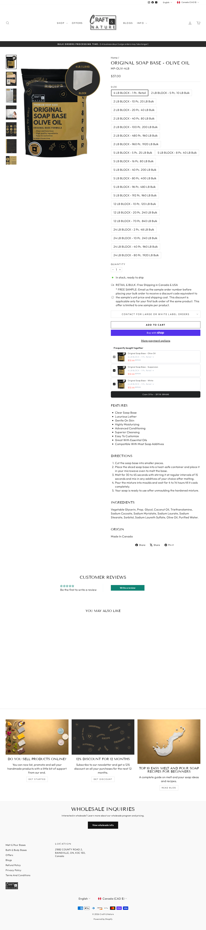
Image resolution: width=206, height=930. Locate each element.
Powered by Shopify (103, 919)
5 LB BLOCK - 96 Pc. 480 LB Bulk (135, 187)
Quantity (118, 264)
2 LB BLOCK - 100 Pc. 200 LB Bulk (136, 127)
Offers (77, 23)
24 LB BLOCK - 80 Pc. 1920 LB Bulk (136, 255)
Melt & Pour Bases (16, 844)
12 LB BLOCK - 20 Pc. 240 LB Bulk (135, 212)
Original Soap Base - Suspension (143, 367)
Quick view (29, 678)
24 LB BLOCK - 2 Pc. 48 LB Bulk (134, 229)
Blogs (128, 23)
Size (114, 86)
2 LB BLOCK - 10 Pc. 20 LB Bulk (134, 101)
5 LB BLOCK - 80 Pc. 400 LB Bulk (135, 178)
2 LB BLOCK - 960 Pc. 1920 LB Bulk (136, 144)
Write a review (128, 587)
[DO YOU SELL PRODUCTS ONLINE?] (37, 737)
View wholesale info (103, 825)
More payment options (155, 340)
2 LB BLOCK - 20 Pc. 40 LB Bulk (134, 110)
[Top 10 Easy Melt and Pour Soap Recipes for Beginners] (168, 741)
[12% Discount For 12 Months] (103, 737)
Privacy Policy (13, 870)
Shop (61, 23)
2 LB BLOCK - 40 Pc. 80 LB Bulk (134, 118)
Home (114, 57)
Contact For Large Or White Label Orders (155, 314)
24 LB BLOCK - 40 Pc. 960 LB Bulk (136, 246)
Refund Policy (13, 865)
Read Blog (169, 787)
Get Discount (103, 779)
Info (141, 23)
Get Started (37, 779)
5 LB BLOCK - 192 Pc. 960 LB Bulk (135, 195)
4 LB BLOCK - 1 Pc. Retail (130, 93)
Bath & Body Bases (16, 849)
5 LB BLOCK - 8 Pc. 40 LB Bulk (177, 152)
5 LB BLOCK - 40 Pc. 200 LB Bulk (135, 169)
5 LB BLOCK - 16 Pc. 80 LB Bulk (134, 161)
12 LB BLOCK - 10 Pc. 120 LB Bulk (135, 204)
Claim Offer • (155, 394)
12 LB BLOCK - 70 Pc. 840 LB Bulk (135, 221)
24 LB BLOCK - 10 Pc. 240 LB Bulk (135, 238)
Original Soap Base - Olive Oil (142, 353)
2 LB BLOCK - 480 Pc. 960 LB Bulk (136, 135)
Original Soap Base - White (140, 380)
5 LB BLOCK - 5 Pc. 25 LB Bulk (133, 152)
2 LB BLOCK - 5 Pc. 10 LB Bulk (170, 93)
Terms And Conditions (18, 875)
